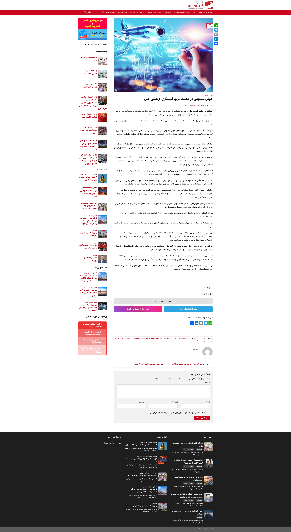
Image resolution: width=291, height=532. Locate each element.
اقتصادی (199, 449)
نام (208, 402)
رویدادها (169, 12)
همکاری (132, 12)
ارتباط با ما (140, 12)
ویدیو (193, 12)
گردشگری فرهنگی (154, 338)
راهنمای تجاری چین (182, 12)
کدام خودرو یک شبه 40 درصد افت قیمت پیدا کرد (190, 364)
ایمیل (174, 402)
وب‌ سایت (141, 402)
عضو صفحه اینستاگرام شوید (138, 309)
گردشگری (207, 96)
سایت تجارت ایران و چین (178, 338)
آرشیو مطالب (110, 12)
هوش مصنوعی (144, 338)
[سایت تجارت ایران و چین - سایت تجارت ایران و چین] (199, 5)
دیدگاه (207, 382)
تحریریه (187, 106)
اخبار (200, 12)
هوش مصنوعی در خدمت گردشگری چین (127, 338)
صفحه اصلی (208, 12)
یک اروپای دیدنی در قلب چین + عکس (148, 364)
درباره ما (149, 12)
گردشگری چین (165, 338)
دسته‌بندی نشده (188, 449)
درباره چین (159, 12)
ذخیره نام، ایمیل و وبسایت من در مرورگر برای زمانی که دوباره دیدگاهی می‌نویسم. (178, 412)
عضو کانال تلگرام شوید (188, 309)
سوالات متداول (122, 12)
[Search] (103, 12)
